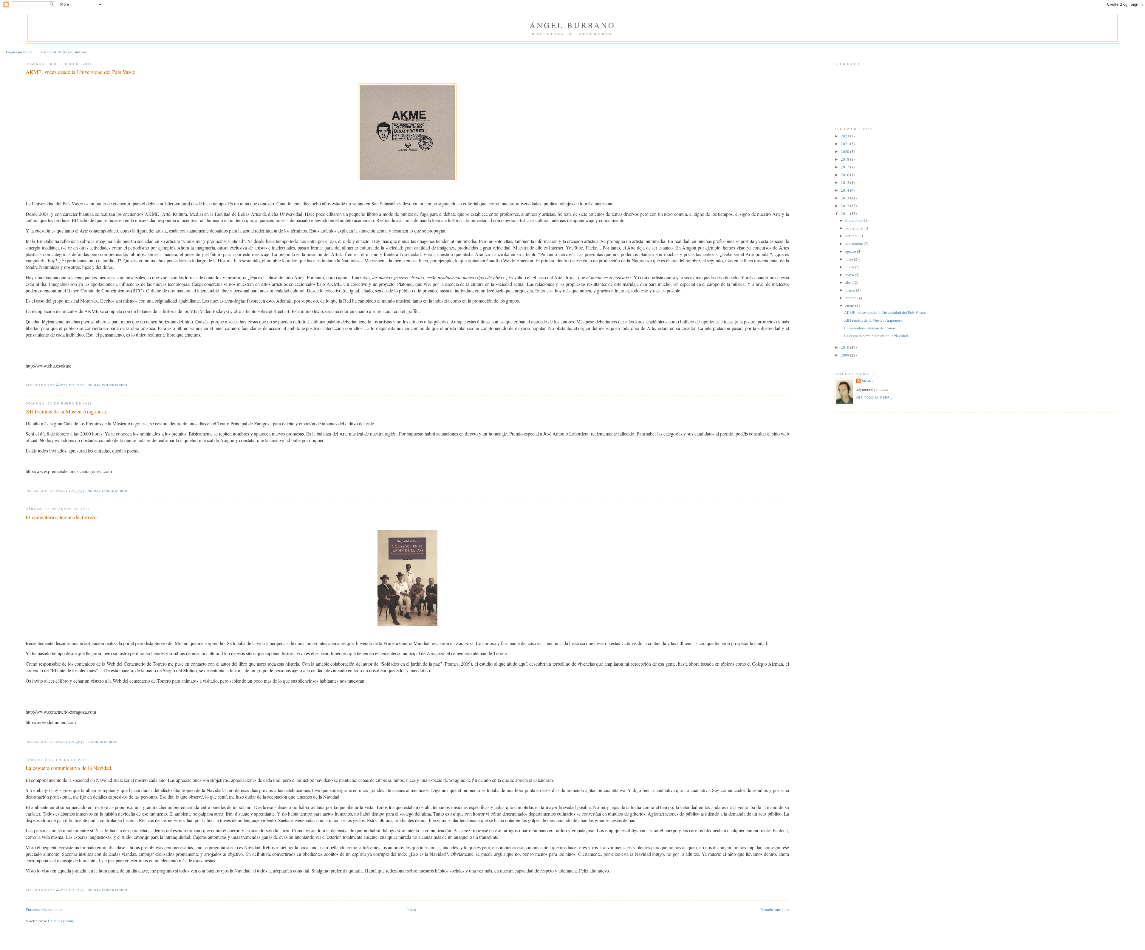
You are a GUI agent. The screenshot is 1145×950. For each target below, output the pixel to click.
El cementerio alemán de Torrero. (62, 517)
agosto (851, 251)
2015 (845, 182)
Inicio (411, 909)
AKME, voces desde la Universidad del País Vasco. (81, 71)
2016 (845, 174)
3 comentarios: (103, 741)
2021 (845, 143)
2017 (845, 167)
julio (849, 259)
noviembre (854, 228)
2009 (845, 355)
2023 (845, 136)
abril (849, 282)
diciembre (853, 220)
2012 (845, 205)
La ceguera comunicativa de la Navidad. (69, 767)
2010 (845, 347)
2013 (845, 198)
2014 (845, 190)
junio (850, 266)
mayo (850, 274)
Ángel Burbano (572, 25)
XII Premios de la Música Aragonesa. (66, 411)
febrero (851, 297)
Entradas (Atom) (61, 920)
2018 (845, 159)
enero (850, 305)
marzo (850, 290)
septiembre (854, 243)
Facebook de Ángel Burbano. (64, 52)
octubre (851, 235)
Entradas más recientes (44, 909)
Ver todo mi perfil (874, 397)
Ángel (868, 380)
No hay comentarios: (109, 385)
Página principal (19, 52)
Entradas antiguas (774, 909)
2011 (845, 213)
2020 (845, 151)
